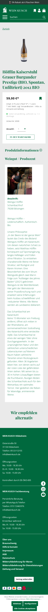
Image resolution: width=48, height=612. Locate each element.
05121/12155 (16, 450)
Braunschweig (9, 543)
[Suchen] (43, 17)
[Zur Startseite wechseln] (24, 10)
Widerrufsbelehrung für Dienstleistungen (22, 565)
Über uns (6, 539)
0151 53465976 (17, 506)
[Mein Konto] (38, 10)
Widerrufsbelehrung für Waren (17, 561)
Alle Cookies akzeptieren (24, 608)
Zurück (5, 28)
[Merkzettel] (33, 10)
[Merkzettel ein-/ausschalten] (40, 98)
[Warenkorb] (43, 10)
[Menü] (4, 17)
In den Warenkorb (20, 137)
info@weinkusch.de (11, 454)
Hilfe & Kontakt (10, 547)
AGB (4, 554)
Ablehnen (17, 603)
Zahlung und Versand (13, 569)
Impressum (8, 550)
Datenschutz (8, 558)
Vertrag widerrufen (24, 579)
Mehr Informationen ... (33, 599)
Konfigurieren (30, 603)
